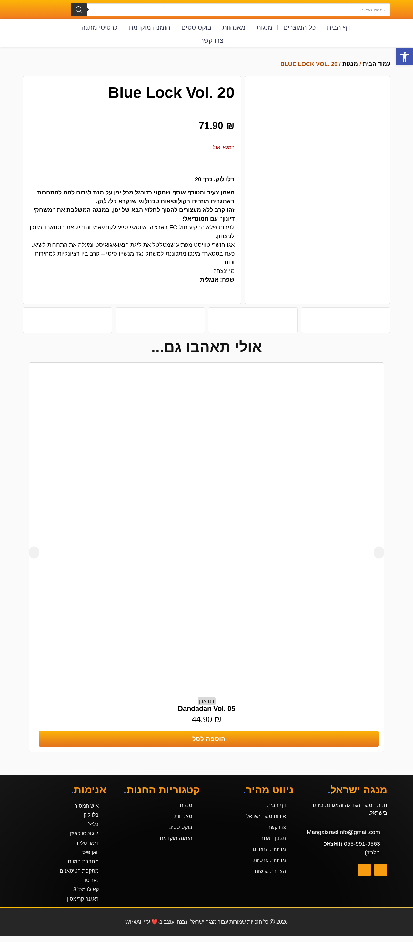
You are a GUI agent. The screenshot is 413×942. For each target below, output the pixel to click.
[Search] (79, 9)
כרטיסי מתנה (99, 27)
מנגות (264, 27)
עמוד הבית (376, 64)
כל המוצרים (299, 27)
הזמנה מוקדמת (149, 27)
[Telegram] (364, 869)
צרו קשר (211, 40)
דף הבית (338, 27)
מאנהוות (234, 27)
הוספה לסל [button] (209, 738)
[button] (404, 56)
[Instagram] (380, 869)
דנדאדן (206, 701)
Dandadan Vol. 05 (206, 709)
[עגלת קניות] (376, 33)
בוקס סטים (196, 27)
